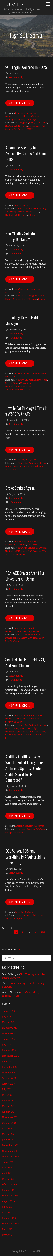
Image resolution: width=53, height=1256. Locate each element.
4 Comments (15, 338)
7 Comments (15, 680)
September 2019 (10, 1223)
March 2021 (8, 1179)
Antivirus (22, 548)
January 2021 (9, 1190)
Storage (16, 292)
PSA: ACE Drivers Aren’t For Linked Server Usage (25, 576)
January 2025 (9, 1050)
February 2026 (9, 1028)
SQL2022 (29, 129)
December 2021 (10, 1145)
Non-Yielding (19, 299)
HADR (36, 212)
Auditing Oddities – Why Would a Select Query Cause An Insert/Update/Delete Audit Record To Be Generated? (25, 768)
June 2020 (7, 1207)
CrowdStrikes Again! (20, 488)
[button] (49, 4)
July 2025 (7, 1044)
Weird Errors (19, 554)
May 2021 (7, 1167)
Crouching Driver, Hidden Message (23, 320)
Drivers (18, 373)
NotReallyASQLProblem (16, 126)
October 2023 (9, 1078)
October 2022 (9, 1123)
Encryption (23, 123)
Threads (9, 389)
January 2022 (9, 1139)
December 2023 (10, 1067)
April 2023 (7, 1100)
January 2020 (9, 1218)
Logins (33, 113)
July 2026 (7, 1016)
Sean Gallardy (16, 77)
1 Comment (15, 502)
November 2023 (10, 1072)
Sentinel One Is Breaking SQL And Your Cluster (26, 662)
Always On (23, 208)
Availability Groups (14, 212)
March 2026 (8, 1022)
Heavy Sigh (34, 123)
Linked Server (39, 638)
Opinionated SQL (14, 4)
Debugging (32, 296)
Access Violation (25, 635)
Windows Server (22, 389)
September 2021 (10, 1156)
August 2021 (8, 1162)
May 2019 (7, 1235)
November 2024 (10, 1056)
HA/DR (18, 205)
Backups (29, 212)
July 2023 (7, 1089)
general (16, 638)
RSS (18, 949)
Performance (35, 116)
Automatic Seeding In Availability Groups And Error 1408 (25, 153)
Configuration (22, 113)
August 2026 (8, 1011)
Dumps (33, 289)
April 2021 (7, 1173)
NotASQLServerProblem (16, 116)
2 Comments (15, 253)
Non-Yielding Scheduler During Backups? (22, 236)
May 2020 (7, 1212)
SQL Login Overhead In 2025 (26, 67)
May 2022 (7, 1128)
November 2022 (10, 1117)
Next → (45, 932)
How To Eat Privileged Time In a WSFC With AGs (26, 411)
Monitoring (17, 466)
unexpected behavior (15, 832)
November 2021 (10, 1151)
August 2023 (8, 1084)
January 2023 (9, 1112)
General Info (29, 628)
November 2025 (10, 1033)
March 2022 (8, 1134)
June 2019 (7, 1229)
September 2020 (10, 1195)
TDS (27, 918)
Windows (30, 735)
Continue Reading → (19, 103)
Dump (41, 296)
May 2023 (7, 1095)
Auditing (19, 826)
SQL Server (19, 119)
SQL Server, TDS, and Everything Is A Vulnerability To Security (25, 857)
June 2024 (7, 1061)
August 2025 (8, 1039)
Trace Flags (31, 119)
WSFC (15, 469)
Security (9, 119)
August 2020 (8, 1201)
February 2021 (9, 1184)
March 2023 (8, 1106)
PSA (43, 126)
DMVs (17, 460)
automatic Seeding (37, 208)
